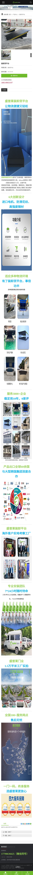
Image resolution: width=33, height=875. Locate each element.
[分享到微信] (30, 823)
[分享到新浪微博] (25, 823)
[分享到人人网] (28, 823)
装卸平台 (3, 827)
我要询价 (15, 75)
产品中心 (15, 14)
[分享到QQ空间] (23, 823)
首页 (10, 14)
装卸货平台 (22, 14)
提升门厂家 (14, 868)
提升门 (7, 868)
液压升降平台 (9, 827)
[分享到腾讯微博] (27, 823)
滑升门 (10, 868)
